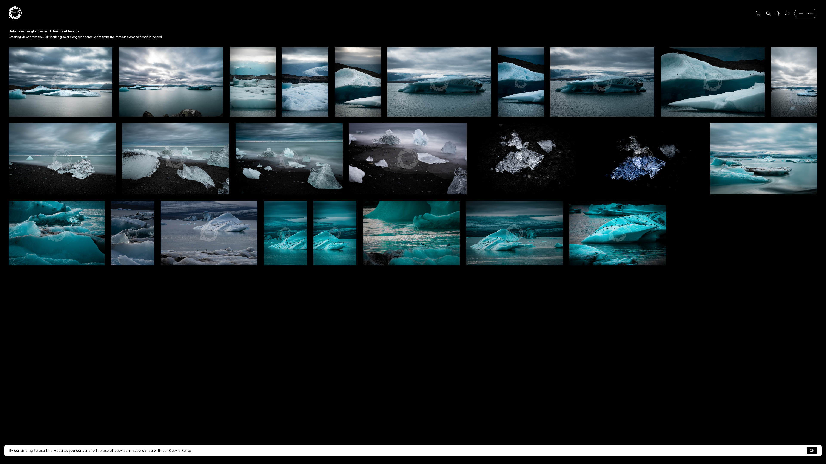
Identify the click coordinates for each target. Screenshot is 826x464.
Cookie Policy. (181, 451)
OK (812, 450)
